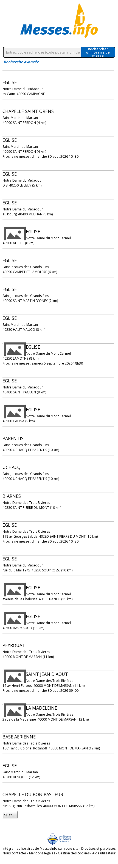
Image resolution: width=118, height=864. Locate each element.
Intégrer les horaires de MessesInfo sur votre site (40, 848)
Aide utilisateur (104, 853)
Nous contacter (14, 853)
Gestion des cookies (73, 853)
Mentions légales (42, 853)
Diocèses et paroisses (98, 848)
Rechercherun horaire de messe (98, 52)
